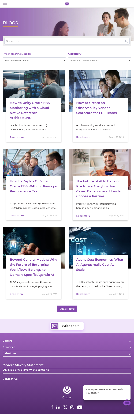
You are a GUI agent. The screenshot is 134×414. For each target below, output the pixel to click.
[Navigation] (5, 3)
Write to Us (70, 326)
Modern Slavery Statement (23, 365)
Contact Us (10, 378)
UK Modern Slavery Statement (26, 369)
